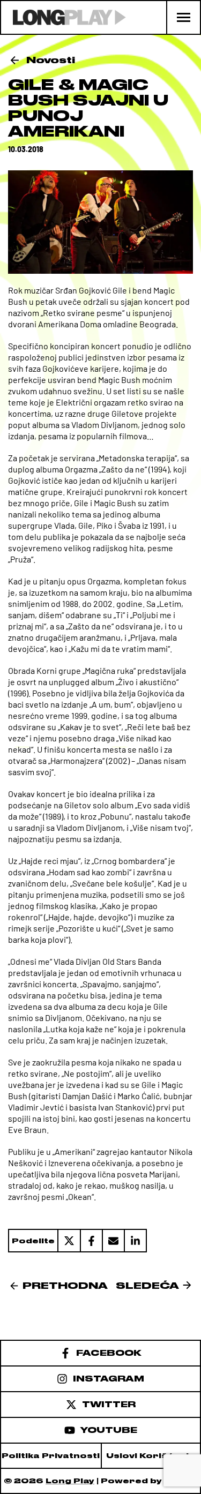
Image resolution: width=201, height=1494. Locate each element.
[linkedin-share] (135, 1240)
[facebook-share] (91, 1240)
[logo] (63, 17)
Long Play (70, 1481)
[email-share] (113, 1240)
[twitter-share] (68, 1240)
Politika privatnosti (51, 1456)
